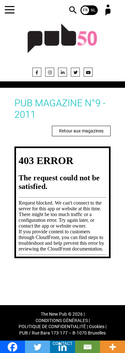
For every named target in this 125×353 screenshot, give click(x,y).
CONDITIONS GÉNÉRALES (62, 320)
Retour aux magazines (81, 130)
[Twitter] (75, 72)
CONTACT (62, 343)
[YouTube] (88, 72)
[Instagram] (49, 72)
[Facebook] (36, 72)
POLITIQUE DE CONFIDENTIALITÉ (52, 326)
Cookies (96, 326)
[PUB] (62, 42)
